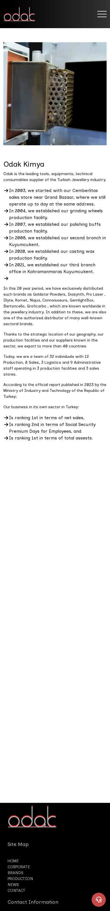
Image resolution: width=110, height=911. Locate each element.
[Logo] (23, 14)
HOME (13, 861)
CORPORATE (19, 867)
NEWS (13, 884)
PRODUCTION (20, 878)
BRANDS (15, 872)
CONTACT (16, 890)
